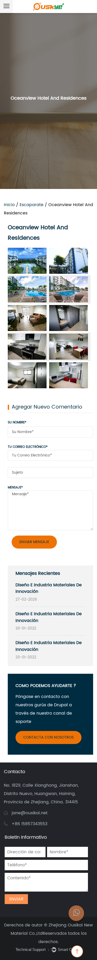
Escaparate (31, 204)
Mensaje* (15, 487)
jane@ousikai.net (30, 813)
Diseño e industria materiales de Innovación (49, 588)
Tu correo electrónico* (28, 446)
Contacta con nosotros (48, 737)
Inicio (9, 204)
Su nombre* (17, 422)
